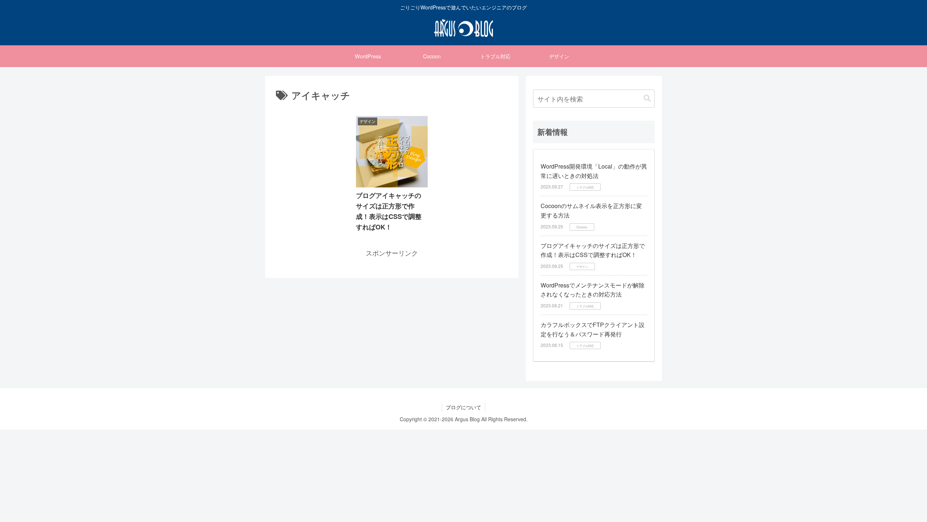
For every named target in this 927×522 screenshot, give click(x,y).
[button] (647, 98)
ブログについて (463, 407)
